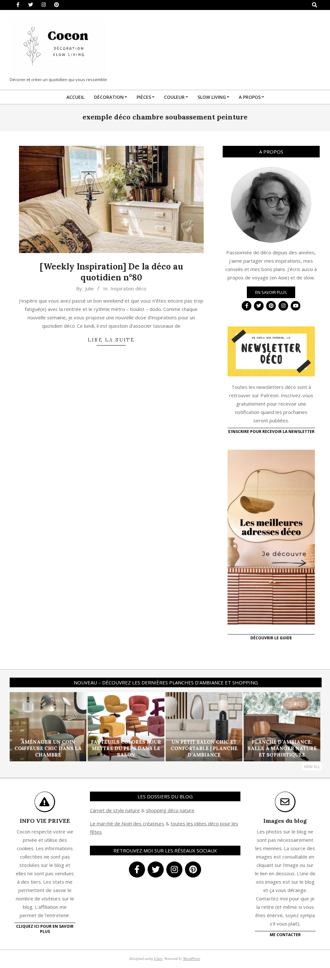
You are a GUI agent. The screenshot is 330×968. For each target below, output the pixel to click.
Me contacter (285, 934)
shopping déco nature (170, 810)
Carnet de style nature (115, 810)
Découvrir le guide (271, 638)
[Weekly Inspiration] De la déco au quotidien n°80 (111, 272)
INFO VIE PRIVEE (45, 820)
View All (312, 766)
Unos (158, 958)
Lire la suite (111, 340)
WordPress (191, 958)
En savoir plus (271, 292)
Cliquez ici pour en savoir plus (44, 929)
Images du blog (285, 820)
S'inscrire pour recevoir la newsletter (271, 431)
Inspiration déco (128, 288)
